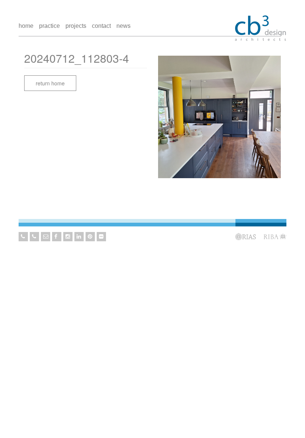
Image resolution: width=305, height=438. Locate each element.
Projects (75, 26)
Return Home (50, 83)
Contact (101, 26)
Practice (49, 26)
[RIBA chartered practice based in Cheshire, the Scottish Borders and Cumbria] (260, 21)
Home (26, 26)
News (123, 26)
